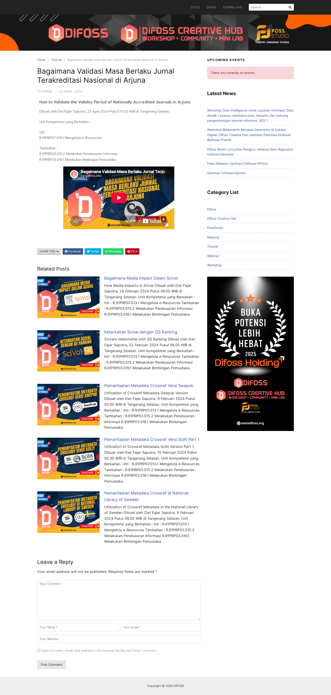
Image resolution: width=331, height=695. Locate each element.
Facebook (74, 251)
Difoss (211, 209)
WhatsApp (114, 251)
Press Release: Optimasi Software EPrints (237, 163)
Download (232, 7)
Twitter (94, 251)
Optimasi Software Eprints (226, 173)
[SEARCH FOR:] (271, 7)
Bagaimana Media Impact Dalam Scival (141, 278)
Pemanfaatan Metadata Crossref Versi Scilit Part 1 (151, 439)
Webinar (213, 256)
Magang (213, 237)
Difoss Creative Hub (221, 218)
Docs (195, 7)
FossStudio (215, 228)
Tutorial (56, 60)
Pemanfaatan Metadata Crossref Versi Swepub (148, 385)
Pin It (133, 251)
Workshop (214, 265)
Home (41, 60)
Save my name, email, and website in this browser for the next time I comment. (99, 650)
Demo (211, 7)
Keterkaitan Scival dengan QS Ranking (140, 332)
